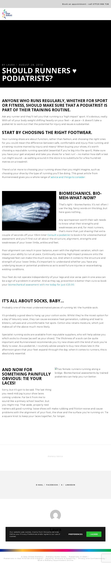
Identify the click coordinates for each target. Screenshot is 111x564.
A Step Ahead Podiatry (32, 557)
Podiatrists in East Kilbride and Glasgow (23, 558)
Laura (10, 64)
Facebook (52, 485)
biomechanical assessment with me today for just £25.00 (41, 284)
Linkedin (70, 485)
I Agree (94, 534)
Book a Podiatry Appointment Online (55, 560)
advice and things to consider (68, 177)
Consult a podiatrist (58, 235)
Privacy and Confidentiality (91, 558)
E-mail (39, 485)
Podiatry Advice (55, 456)
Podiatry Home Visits (56, 557)
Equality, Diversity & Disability (61, 558)
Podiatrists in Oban (78, 557)
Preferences (75, 534)
